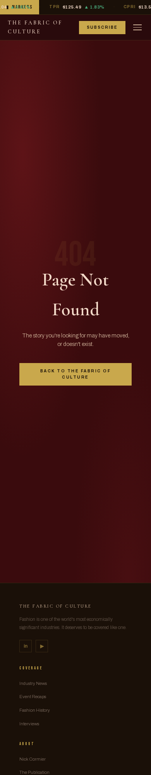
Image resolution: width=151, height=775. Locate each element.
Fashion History (34, 710)
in (25, 646)
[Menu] (137, 27)
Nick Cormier (32, 759)
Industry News (33, 683)
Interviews (29, 723)
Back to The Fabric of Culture (75, 374)
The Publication (34, 772)
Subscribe (102, 27)
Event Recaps (32, 696)
